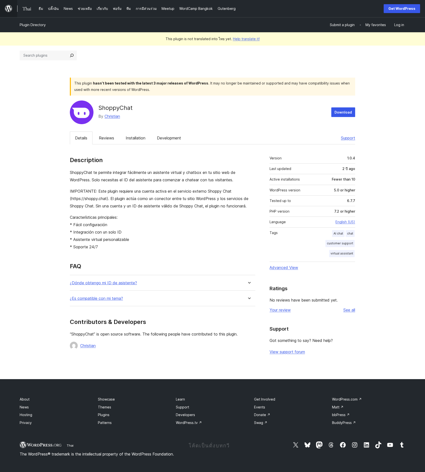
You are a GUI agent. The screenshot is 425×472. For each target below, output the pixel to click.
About (25, 399)
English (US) (345, 222)
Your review (280, 309)
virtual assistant (342, 253)
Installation (135, 137)
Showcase (106, 399)
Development (169, 137)
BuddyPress (344, 423)
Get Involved (264, 399)
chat (350, 233)
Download (343, 112)
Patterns (105, 423)
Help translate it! (246, 39)
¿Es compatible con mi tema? (96, 298)
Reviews (106, 137)
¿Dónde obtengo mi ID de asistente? (103, 283)
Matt (338, 407)
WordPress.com (347, 399)
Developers (185, 415)
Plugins (103, 415)
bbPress (341, 415)
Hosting (26, 415)
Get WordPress (401, 8)
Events (259, 407)
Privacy (26, 423)
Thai (70, 445)
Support (348, 137)
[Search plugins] (72, 55)
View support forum (287, 351)
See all (349, 309)
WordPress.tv (189, 423)
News (24, 407)
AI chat (338, 233)
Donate (262, 415)
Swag (260, 423)
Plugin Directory (33, 25)
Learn (180, 399)
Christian (112, 116)
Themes (104, 407)
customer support (340, 243)
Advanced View (284, 267)
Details (81, 137)
